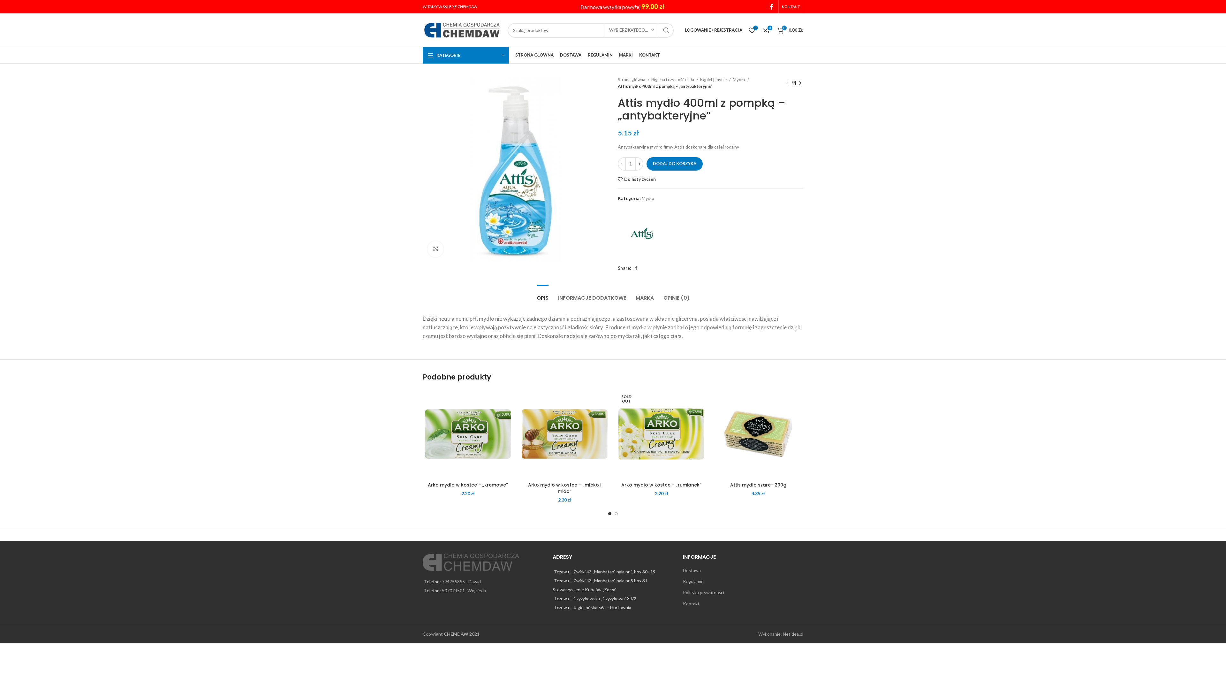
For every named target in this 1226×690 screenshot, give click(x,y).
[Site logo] (462, 29)
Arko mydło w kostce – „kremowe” (468, 485)
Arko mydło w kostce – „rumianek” (661, 485)
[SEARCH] (666, 30)
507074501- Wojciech (464, 590)
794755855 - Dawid (461, 581)
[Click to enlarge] (435, 249)
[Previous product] (787, 83)
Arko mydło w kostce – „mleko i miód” (564, 488)
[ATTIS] (642, 233)
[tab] (543, 294)
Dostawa (692, 570)
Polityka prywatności (703, 592)
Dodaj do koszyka (674, 163)
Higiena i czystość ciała (673, 79)
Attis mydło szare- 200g (758, 485)
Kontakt (691, 603)
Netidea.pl (793, 634)
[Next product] (800, 83)
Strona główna (632, 79)
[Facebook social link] (771, 7)
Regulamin (693, 581)
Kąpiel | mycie (714, 79)
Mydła (739, 79)
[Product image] (468, 434)
